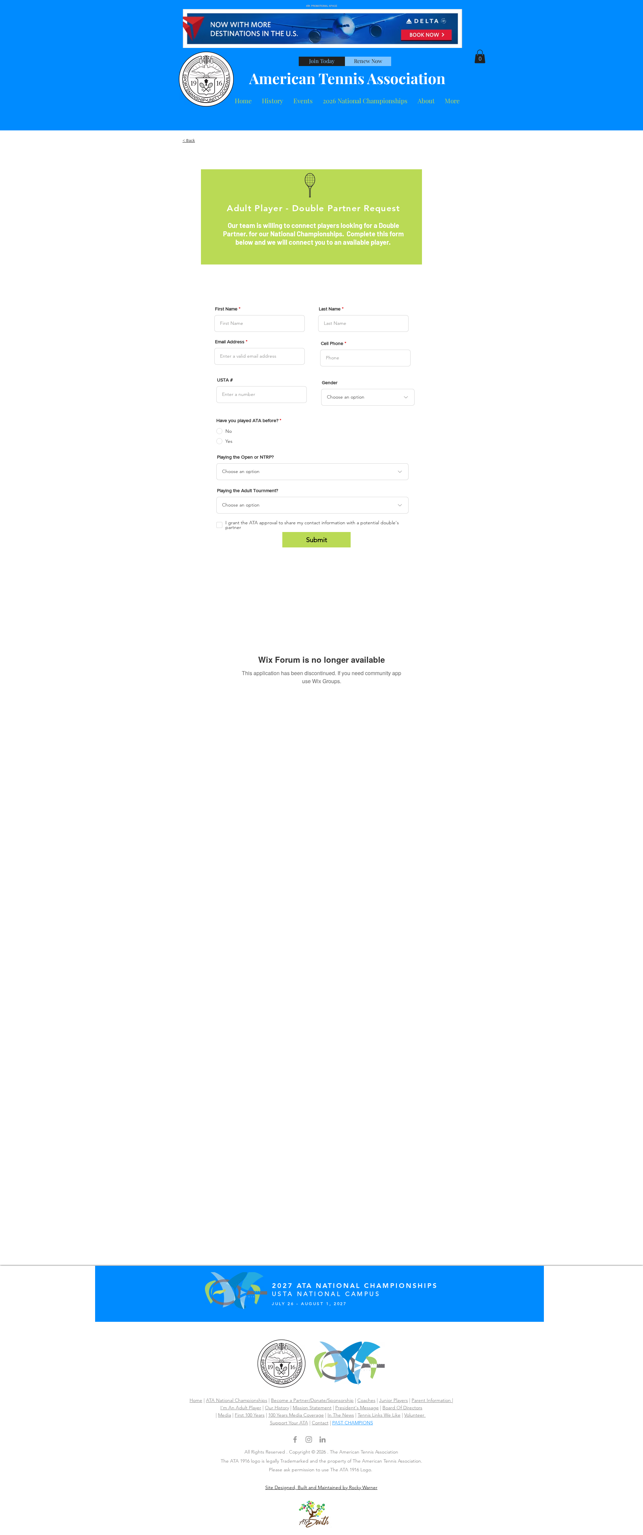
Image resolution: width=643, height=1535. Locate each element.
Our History (277, 1408)
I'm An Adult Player (240, 1408)
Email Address (229, 341)
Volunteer (415, 1415)
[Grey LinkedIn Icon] (322, 1439)
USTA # (225, 379)
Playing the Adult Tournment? (247, 490)
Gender (330, 382)
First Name (226, 308)
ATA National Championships (236, 1400)
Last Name (330, 308)
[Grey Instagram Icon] (308, 1439)
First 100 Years (250, 1415)
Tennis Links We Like (379, 1415)
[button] (426, 101)
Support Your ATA (289, 1423)
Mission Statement (312, 1408)
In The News (341, 1415)
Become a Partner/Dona (296, 1400)
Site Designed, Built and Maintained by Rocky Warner (321, 1487)
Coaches (366, 1400)
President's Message (357, 1408)
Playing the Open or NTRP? (245, 457)
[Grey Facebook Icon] (295, 1439)
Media (224, 1415)
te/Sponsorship (338, 1400)
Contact (320, 1423)
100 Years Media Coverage (296, 1415)
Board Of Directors (402, 1408)
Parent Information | (432, 1400)
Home (196, 1400)
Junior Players (393, 1400)
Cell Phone (332, 343)
